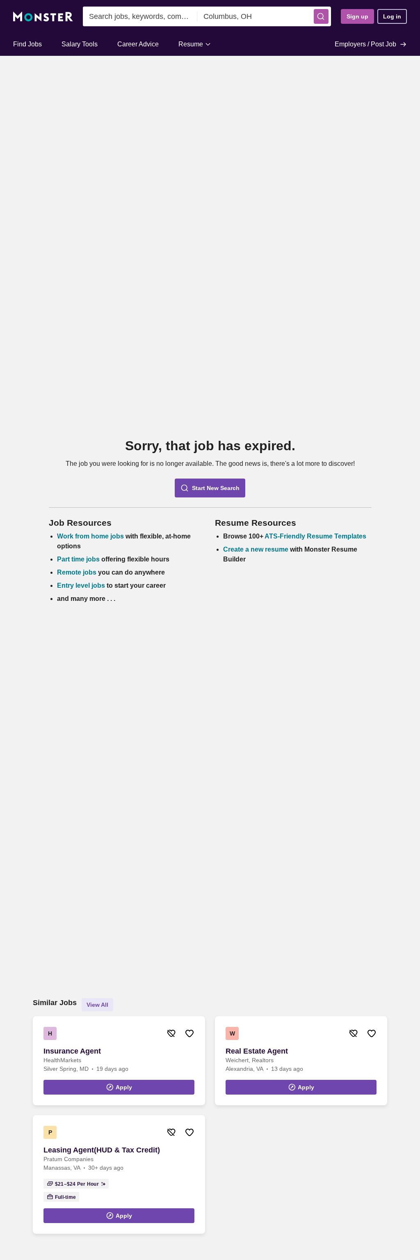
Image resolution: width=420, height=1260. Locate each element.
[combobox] (140, 16)
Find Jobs (27, 44)
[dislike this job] (171, 1033)
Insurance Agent (72, 1051)
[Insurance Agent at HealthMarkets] (119, 1060)
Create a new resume (256, 549)
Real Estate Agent (257, 1051)
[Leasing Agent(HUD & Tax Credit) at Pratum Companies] (119, 1174)
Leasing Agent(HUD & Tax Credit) (101, 1150)
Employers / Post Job (365, 44)
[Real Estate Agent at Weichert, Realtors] (301, 1060)
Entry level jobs (81, 585)
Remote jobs (76, 572)
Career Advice (138, 44)
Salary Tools (80, 44)
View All (97, 1004)
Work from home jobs (90, 536)
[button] (321, 16)
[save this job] (189, 1033)
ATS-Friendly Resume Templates (315, 536)
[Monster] (43, 16)
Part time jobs (78, 559)
